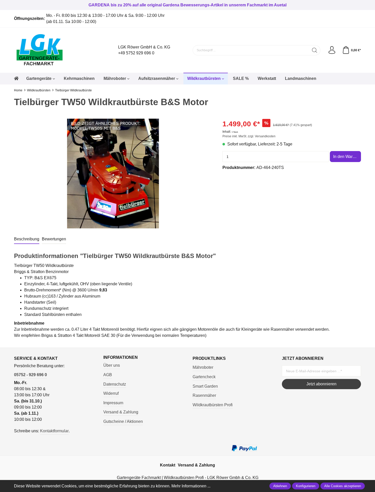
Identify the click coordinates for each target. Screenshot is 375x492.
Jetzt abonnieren (321, 384)
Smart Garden (205, 386)
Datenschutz (114, 384)
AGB (107, 375)
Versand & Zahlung (120, 412)
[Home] (16, 78)
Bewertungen (54, 239)
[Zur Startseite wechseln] (57, 50)
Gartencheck (204, 377)
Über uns (111, 365)
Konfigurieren (305, 486)
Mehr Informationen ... (190, 486)
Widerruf (111, 393)
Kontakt (167, 465)
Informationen (120, 357)
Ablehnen (280, 486)
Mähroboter (203, 367)
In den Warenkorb (347, 156)
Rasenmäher (204, 395)
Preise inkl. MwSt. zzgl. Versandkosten (249, 136)
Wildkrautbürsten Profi (213, 405)
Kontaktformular (54, 431)
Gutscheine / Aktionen (123, 421)
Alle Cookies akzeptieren (342, 486)
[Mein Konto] (332, 50)
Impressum (113, 403)
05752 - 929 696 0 (30, 375)
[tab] (26, 239)
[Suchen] (314, 50)
